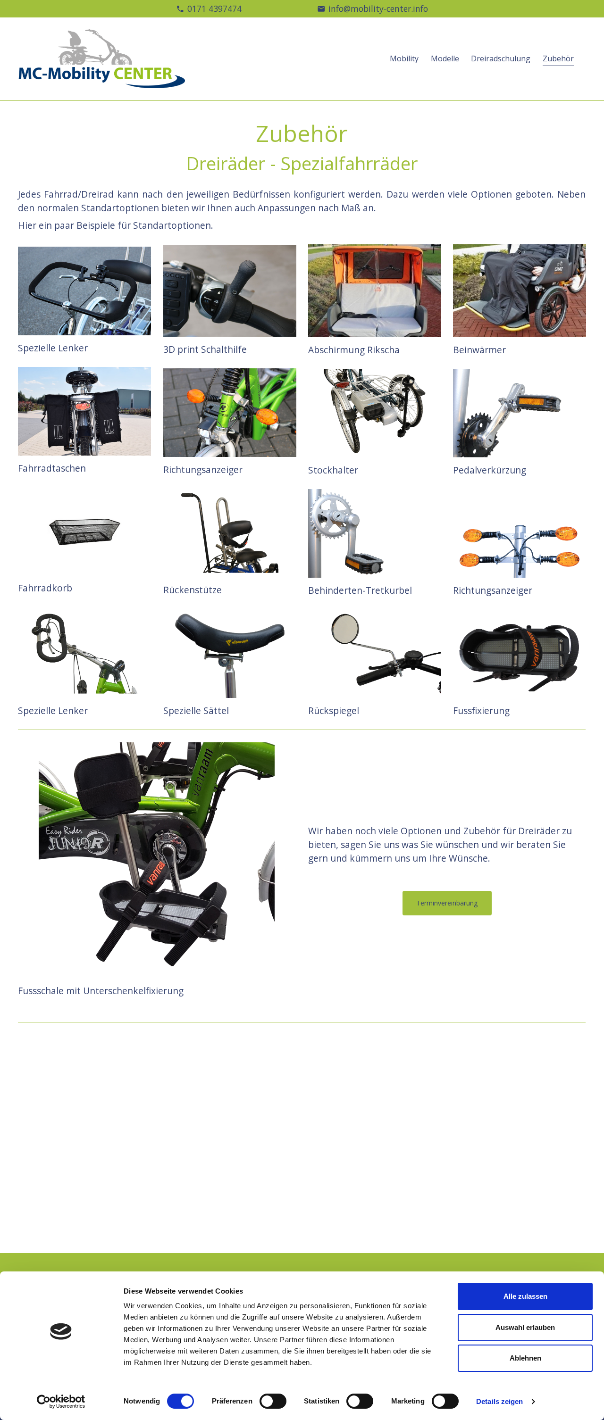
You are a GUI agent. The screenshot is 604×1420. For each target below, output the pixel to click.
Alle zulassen (525, 1296)
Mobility (404, 58)
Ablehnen (525, 1358)
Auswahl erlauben (525, 1327)
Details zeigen (499, 1401)
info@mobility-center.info (378, 8)
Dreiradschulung (500, 58)
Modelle (445, 58)
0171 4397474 (214, 8)
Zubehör (558, 58)
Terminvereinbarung (447, 902)
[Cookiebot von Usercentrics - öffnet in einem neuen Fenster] (61, 1402)
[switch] (273, 1401)
